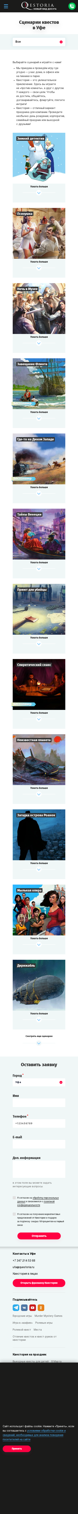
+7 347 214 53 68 (24, 1260)
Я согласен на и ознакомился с (38, 1201)
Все (18, 50)
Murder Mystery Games (48, 1316)
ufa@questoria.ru (23, 1267)
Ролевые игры (44, 1323)
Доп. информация (26, 1158)
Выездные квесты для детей (31, 1361)
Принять (17, 1448)
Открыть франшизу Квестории (39, 1282)
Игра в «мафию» (23, 1323)
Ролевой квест (22, 1330)
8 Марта (56, 1361)
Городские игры (22, 1316)
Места (38, 1330)
